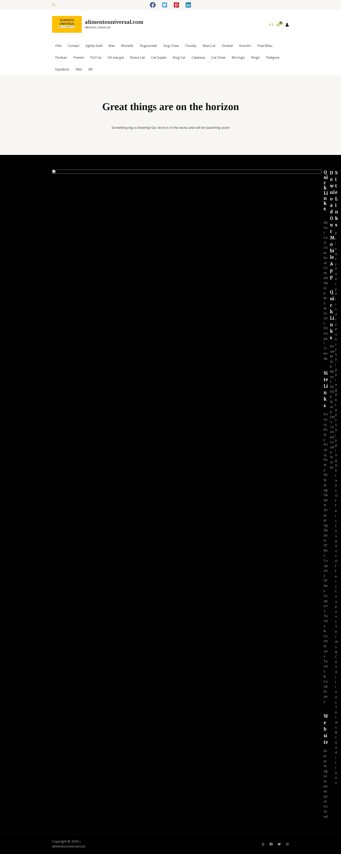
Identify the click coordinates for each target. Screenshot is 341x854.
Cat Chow (218, 57)
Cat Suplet (158, 57)
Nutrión (245, 46)
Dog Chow (171, 46)
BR (90, 69)
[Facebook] (271, 844)
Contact (73, 46)
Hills (58, 46)
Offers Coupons (326, 560)
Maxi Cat (209, 46)
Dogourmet (148, 46)
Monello (127, 46)
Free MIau (264, 46)
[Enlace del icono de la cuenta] (287, 25)
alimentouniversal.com (114, 22)
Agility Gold (94, 46)
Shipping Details (326, 490)
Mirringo (238, 57)
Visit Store (332, 401)
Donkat (227, 46)
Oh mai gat (116, 57)
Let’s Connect (332, 427)
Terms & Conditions (326, 636)
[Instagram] (287, 844)
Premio (78, 57)
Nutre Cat (137, 57)
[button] (54, 4)
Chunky (190, 46)
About (326, 227)
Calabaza (198, 57)
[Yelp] (263, 844)
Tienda (325, 353)
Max (112, 46)
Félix (79, 69)
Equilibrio (62, 69)
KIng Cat (179, 57)
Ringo (255, 57)
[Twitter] (279, 844)
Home (326, 288)
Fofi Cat (95, 57)
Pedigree (272, 57)
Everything (326, 761)
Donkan (61, 57)
